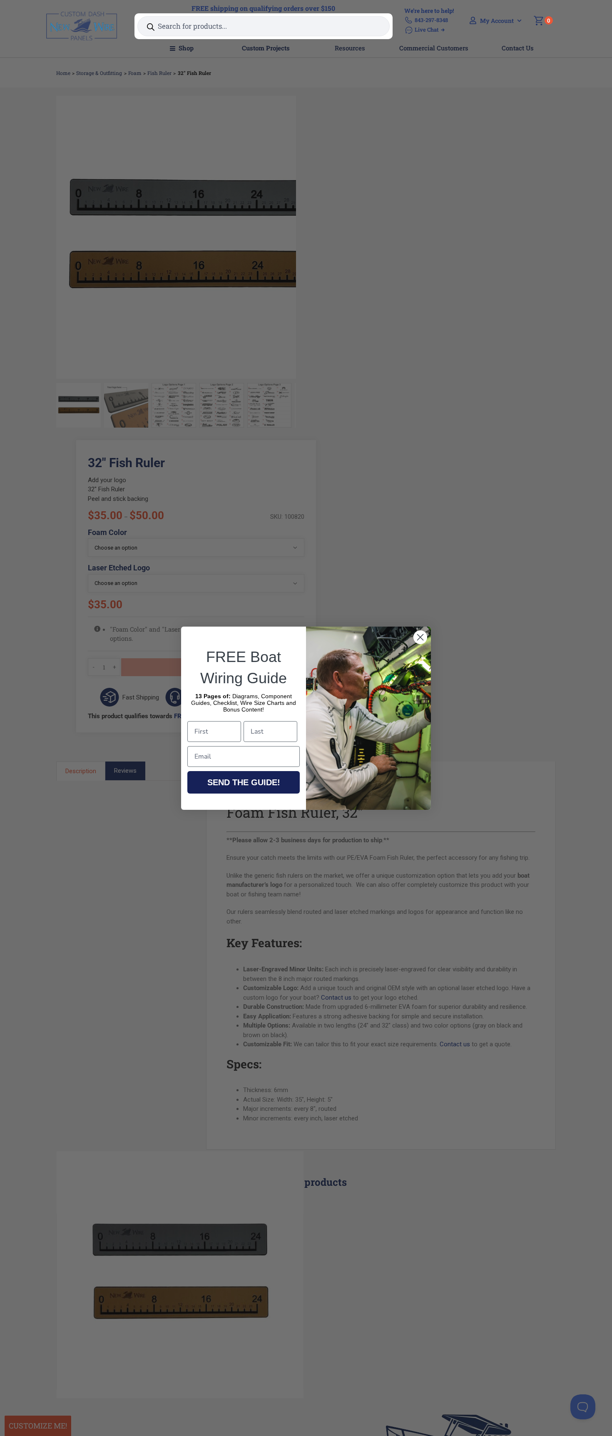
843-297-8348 (431, 20)
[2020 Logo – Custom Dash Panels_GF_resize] (81, 14)
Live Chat (427, 29)
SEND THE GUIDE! (243, 782)
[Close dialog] (420, 637)
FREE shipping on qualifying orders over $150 (263, 8)
